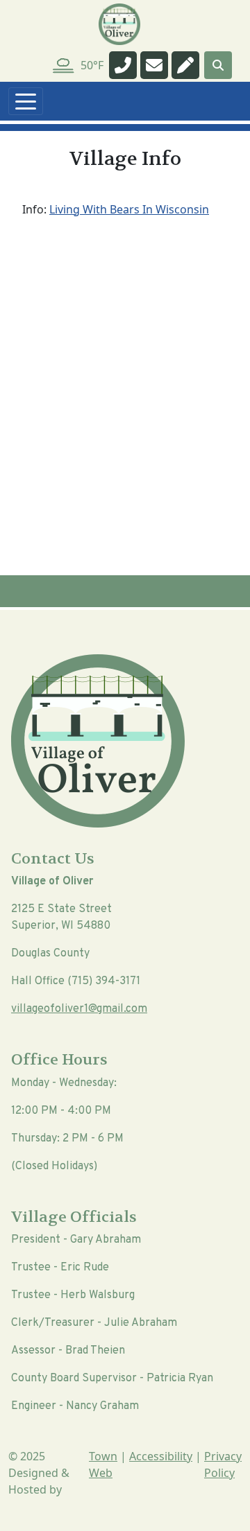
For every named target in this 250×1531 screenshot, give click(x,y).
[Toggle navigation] (25, 101)
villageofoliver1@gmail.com (79, 1009)
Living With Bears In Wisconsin (129, 209)
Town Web (103, 1464)
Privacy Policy (223, 1464)
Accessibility (160, 1456)
